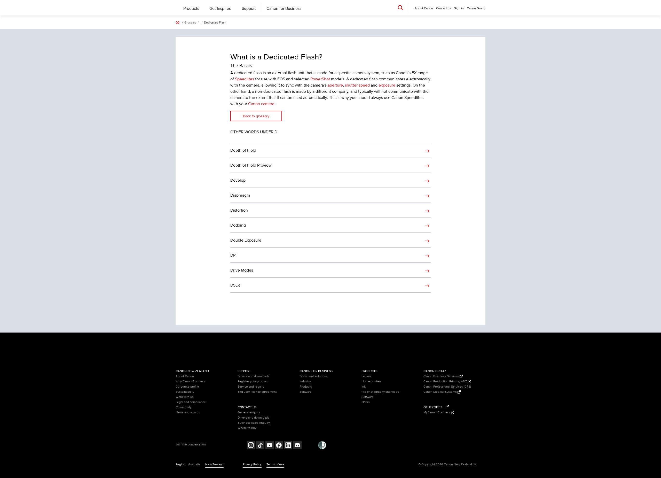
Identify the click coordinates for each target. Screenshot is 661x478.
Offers (365, 402)
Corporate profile (187, 387)
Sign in (459, 8)
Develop (238, 180)
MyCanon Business (437, 412)
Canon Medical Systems (440, 392)
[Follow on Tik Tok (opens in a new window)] (260, 446)
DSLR (235, 285)
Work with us (185, 397)
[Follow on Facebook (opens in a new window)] (279, 446)
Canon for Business (283, 8)
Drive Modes (241, 270)
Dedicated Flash (215, 23)
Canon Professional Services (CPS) (447, 387)
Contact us (443, 8)
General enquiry (249, 412)
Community (184, 407)
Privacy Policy (252, 464)
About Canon (185, 376)
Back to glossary (256, 116)
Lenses (366, 376)
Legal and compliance (191, 402)
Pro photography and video (380, 392)
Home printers (371, 381)
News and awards (188, 412)
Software (306, 392)
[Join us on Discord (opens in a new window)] (297, 446)
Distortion (239, 210)
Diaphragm (240, 195)
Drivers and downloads (253, 376)
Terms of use (275, 464)
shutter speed (357, 85)
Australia (194, 464)
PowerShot (320, 79)
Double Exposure (245, 240)
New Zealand (214, 464)
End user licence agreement (257, 392)
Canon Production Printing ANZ (445, 381)
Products (191, 8)
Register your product (253, 381)
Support (249, 8)
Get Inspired (220, 8)
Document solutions (314, 376)
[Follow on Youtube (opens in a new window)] (269, 446)
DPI (233, 255)
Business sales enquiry (254, 423)
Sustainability (185, 392)
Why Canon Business (190, 381)
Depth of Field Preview (251, 165)
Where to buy (247, 428)
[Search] (400, 8)
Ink (363, 387)
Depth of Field (243, 150)
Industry (305, 381)
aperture (335, 85)
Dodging (238, 225)
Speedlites (244, 79)
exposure (387, 85)
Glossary (190, 23)
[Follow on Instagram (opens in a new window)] (251, 446)
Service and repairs (251, 387)
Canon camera (261, 103)
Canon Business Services (441, 376)
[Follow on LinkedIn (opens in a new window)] (288, 446)
